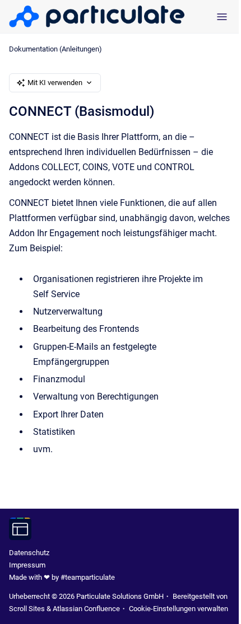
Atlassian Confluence (86, 608)
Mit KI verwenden (54, 82)
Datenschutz (29, 552)
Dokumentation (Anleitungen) (55, 49)
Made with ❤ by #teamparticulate (62, 577)
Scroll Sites (27, 608)
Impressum (27, 565)
